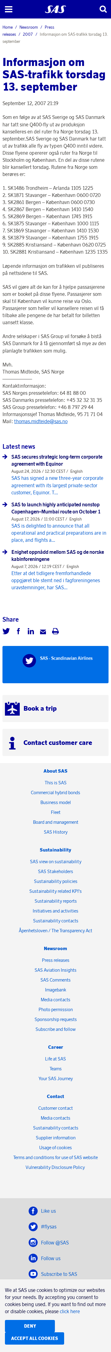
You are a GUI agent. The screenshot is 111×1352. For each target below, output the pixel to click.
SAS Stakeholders (55, 871)
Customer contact (55, 1108)
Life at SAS (55, 1059)
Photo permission (56, 1009)
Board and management (55, 822)
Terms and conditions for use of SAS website (55, 1157)
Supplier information (56, 1138)
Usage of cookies (55, 1147)
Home (7, 27)
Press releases (55, 960)
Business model (55, 802)
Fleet (55, 812)
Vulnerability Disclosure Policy (56, 1167)
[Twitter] (6, 632)
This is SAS (56, 783)
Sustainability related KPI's (55, 891)
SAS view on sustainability (55, 861)
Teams (56, 1069)
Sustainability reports (56, 901)
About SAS (55, 771)
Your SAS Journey (56, 1078)
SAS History (56, 832)
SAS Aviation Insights (55, 970)
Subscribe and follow (55, 1029)
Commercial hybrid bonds (55, 792)
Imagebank (55, 990)
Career (55, 1047)
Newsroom (28, 27)
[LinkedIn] (31, 632)
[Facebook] (18, 632)
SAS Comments (55, 980)
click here (70, 1311)
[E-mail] (43, 632)
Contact (55, 1096)
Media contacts (55, 1000)
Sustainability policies (55, 881)
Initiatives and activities (55, 911)
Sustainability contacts (55, 921)
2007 (28, 34)
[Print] (55, 632)
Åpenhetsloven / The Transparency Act (55, 930)
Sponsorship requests (56, 1019)
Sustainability (55, 850)
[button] (8, 9)
